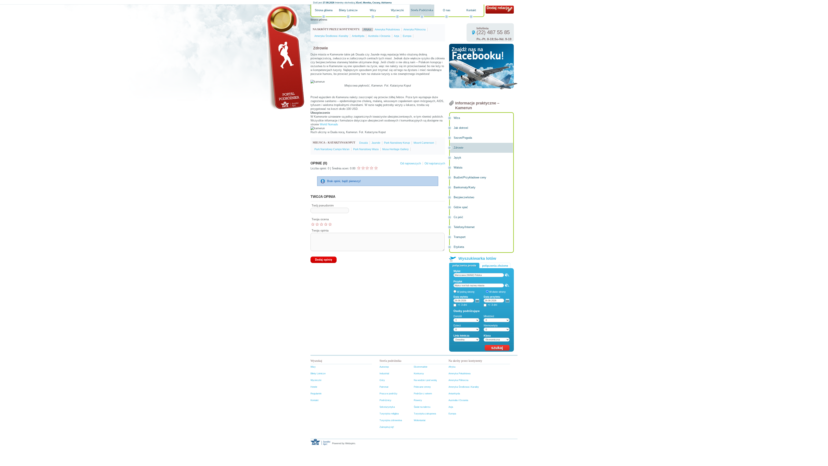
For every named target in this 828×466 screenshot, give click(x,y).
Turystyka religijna (389, 413)
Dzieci (457, 325)
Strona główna (323, 10)
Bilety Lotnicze (348, 10)
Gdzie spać (461, 207)
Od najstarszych (435, 163)
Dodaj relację (498, 8)
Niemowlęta (491, 325)
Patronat (384, 387)
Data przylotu (492, 296)
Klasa (487, 335)
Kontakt (471, 10)
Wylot (456, 271)
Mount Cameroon (424, 142)
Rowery (418, 400)
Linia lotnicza (461, 335)
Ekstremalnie (420, 366)
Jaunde (376, 142)
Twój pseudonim (323, 205)
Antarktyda (358, 36)
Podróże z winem (423, 393)
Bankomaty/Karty (464, 187)
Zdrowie (458, 147)
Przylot (457, 281)
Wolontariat (419, 420)
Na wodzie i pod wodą (425, 380)
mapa (507, 275)
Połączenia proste (464, 265)
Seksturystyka (387, 407)
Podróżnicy (385, 400)
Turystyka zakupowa (425, 413)
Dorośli (457, 316)
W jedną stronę (466, 291)
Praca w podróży (388, 393)
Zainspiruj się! (387, 427)
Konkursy (419, 373)
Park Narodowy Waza (366, 149)
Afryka (367, 29)
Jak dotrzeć (461, 127)
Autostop (384, 366)
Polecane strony (422, 387)
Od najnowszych (410, 163)
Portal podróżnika (284, 57)
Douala (363, 142)
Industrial (384, 373)
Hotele (313, 387)
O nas (446, 10)
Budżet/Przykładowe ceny (470, 177)
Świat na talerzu (422, 407)
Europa (407, 36)
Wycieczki (397, 10)
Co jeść (458, 217)
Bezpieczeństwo (464, 197)
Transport (460, 237)
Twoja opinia (320, 230)
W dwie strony (497, 291)
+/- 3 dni (462, 304)
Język (457, 157)
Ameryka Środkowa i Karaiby (331, 36)
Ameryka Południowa (387, 29)
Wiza (457, 118)
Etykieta (459, 247)
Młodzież (489, 316)
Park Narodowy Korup (397, 142)
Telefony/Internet (464, 227)
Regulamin (315, 393)
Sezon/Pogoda (463, 137)
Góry (382, 380)
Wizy (373, 10)
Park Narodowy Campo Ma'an (332, 149)
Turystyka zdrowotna (391, 420)
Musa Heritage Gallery (395, 149)
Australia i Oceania (379, 36)
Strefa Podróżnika (422, 10)
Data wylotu (460, 296)
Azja (396, 36)
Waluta (458, 167)
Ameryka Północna (414, 29)
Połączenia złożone (495, 265)
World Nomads (329, 124)
